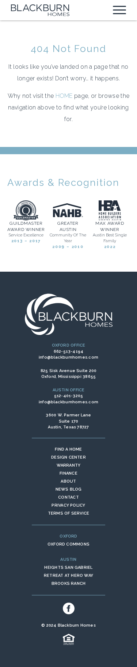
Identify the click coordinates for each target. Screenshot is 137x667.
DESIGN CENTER (68, 457)
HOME (64, 95)
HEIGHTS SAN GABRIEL (68, 567)
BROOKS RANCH (69, 583)
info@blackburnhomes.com (68, 357)
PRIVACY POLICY (68, 505)
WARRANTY (69, 465)
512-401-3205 (68, 396)
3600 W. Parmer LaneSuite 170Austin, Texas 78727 (68, 421)
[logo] (40, 10)
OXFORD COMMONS (68, 544)
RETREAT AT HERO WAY (68, 575)
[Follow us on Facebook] (69, 608)
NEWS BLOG (69, 489)
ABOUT (68, 481)
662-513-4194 (69, 351)
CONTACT (68, 497)
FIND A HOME (68, 449)
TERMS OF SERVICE (69, 513)
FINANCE (68, 473)
